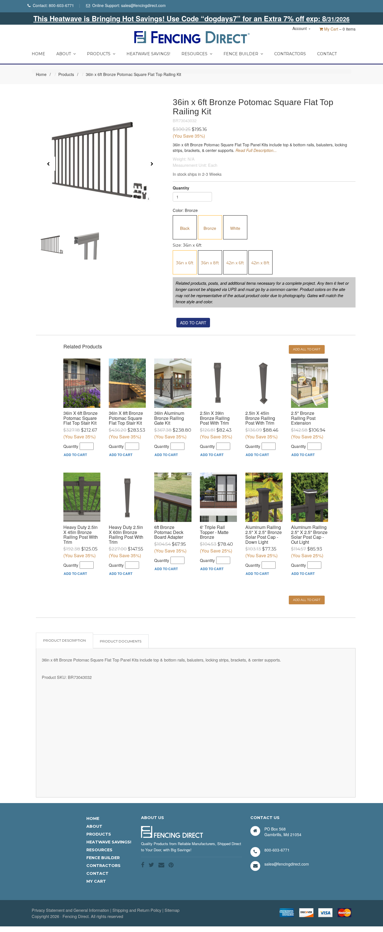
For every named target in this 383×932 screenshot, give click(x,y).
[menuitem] (38, 52)
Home (38, 53)
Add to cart (193, 322)
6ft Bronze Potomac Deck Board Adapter (168, 532)
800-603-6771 (61, 5)
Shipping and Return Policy (136, 910)
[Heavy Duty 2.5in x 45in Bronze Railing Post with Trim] (81, 497)
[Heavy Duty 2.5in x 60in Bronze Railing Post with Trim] (127, 497)
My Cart (330, 29)
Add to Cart (75, 454)
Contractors (290, 53)
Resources (194, 53)
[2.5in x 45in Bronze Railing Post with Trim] (263, 383)
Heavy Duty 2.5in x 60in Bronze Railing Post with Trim (126, 534)
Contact (327, 53)
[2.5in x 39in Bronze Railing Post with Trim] (218, 383)
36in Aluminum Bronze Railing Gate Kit (169, 418)
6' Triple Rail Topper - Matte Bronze (214, 532)
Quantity (181, 188)
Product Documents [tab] (120, 641)
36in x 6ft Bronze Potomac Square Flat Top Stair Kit (80, 418)
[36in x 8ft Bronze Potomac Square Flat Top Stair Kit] (127, 383)
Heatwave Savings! (148, 53)
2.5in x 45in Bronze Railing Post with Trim (260, 418)
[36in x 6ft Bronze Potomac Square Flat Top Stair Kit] (81, 383)
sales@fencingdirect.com (143, 5)
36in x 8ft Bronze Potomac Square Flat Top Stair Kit (126, 418)
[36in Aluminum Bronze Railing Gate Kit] (172, 383)
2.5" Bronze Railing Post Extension (303, 418)
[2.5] (309, 383)
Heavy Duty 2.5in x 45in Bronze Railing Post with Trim (80, 534)
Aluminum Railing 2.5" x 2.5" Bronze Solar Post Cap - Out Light (309, 534)
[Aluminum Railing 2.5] (263, 497)
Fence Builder (240, 53)
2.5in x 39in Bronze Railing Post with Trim (215, 418)
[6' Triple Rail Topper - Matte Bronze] (218, 497)
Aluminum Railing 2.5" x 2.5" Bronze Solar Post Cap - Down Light (263, 534)
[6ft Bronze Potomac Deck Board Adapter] (172, 497)
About (63, 53)
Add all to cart (306, 349)
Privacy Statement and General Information (70, 910)
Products (98, 53)
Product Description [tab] (64, 640)
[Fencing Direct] (191, 36)
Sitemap (172, 910)
